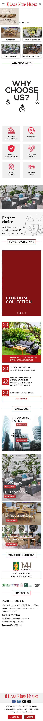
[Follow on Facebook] (14, 701)
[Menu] (3, 4)
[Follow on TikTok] (24, 701)
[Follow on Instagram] (19, 701)
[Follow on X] (29, 701)
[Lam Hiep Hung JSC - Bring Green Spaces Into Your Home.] (22, 4)
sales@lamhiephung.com (17, 618)
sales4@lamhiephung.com (12, 621)
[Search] (40, 4)
